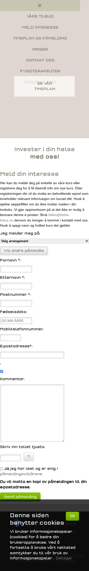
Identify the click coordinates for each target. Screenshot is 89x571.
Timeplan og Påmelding (40, 38)
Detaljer (64, 558)
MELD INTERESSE (40, 27)
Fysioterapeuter (40, 71)
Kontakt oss (40, 60)
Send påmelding (20, 497)
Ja (6, 469)
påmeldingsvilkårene (21, 474)
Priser (40, 49)
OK (72, 516)
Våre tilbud (40, 16)
